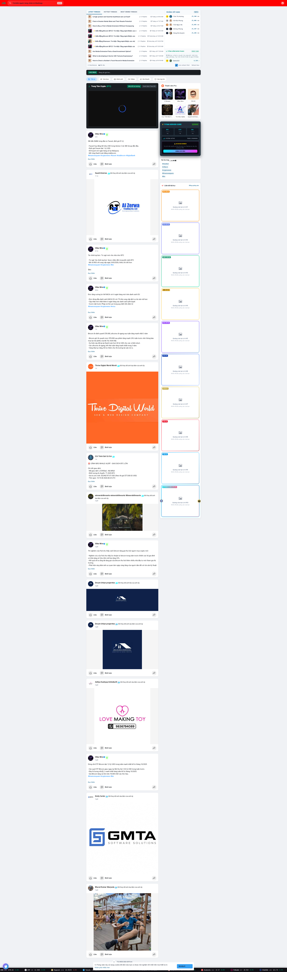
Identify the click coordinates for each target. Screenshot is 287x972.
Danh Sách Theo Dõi (149, 86)
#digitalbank (130, 156)
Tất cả (92, 79)
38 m (96, 290)
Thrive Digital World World (106, 366)
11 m (96, 176)
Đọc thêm (91, 159)
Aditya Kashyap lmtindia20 (106, 682)
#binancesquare (94, 156)
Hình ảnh (119, 79)
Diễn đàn (102, 65)
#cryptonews (105, 156)
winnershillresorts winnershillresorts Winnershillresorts (118, 495)
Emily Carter (100, 796)
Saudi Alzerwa (101, 173)
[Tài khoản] (282, 3)
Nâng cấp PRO (180, 151)
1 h (96, 329)
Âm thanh (145, 79)
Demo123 (176, 61)
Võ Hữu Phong (178, 20)
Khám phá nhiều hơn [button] (102, 967)
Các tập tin (161, 79)
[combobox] (35, 3)
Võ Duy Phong (178, 29)
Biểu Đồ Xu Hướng (134, 86)
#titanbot (165, 164)
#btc (112, 265)
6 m (96, 137)
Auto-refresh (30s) (184, 65)
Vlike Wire (99, 134)
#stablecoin (121, 156)
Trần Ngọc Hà (177, 25)
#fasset (113, 156)
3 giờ (96, 799)
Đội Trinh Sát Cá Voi (103, 456)
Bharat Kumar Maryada (104, 887)
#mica (113, 306)
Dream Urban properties (105, 583)
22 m (96, 251)
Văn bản (106, 79)
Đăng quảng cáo (194, 185)
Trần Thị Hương (178, 16)
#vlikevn (165, 167)
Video (132, 79)
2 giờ (96, 501)
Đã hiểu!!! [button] (182, 966)
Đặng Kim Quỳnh (179, 33)
